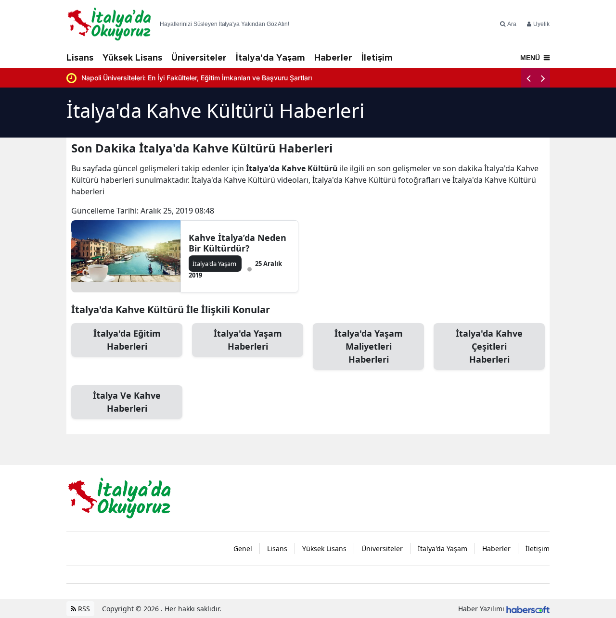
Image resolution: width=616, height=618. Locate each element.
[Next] (543, 78)
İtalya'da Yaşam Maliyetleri (368, 346)
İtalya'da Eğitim (127, 340)
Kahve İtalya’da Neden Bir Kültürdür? (237, 242)
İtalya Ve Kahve (127, 402)
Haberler (333, 58)
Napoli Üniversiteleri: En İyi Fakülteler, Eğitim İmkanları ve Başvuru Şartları (196, 78)
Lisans (79, 58)
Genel (242, 548)
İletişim (377, 58)
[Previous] (528, 78)
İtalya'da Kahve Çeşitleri (489, 346)
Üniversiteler (199, 58)
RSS (83, 608)
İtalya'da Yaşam (270, 58)
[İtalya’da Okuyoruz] (119, 497)
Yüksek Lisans (132, 58)
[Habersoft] (528, 609)
